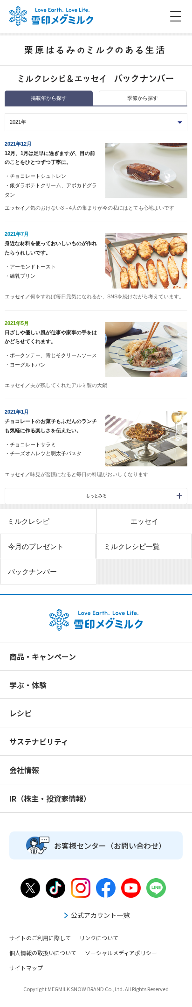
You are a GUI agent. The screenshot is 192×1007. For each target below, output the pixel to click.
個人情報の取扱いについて (42, 953)
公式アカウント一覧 (100, 915)
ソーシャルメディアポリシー (121, 953)
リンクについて (98, 938)
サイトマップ (26, 968)
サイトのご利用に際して (40, 938)
